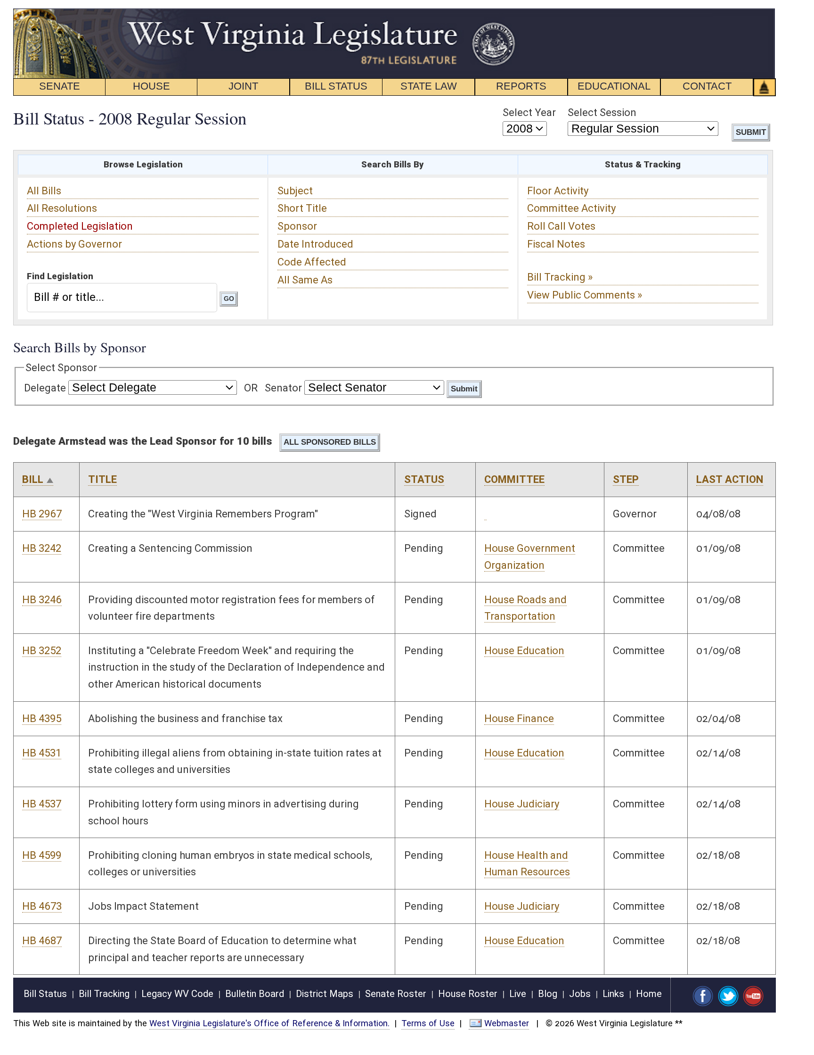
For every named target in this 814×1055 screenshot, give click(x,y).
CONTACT (707, 86)
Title (102, 479)
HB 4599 (41, 855)
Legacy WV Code (177, 993)
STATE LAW (428, 86)
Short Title (302, 208)
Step (626, 479)
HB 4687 (42, 941)
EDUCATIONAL (614, 86)
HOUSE (151, 86)
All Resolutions (62, 208)
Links (613, 993)
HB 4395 (41, 718)
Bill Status (45, 993)
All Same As (305, 280)
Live (517, 993)
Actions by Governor (74, 244)
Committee (514, 479)
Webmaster (506, 1023)
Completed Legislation (80, 226)
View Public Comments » (584, 295)
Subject (295, 191)
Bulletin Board (254, 993)
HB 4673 (42, 906)
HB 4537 (41, 804)
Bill (32, 479)
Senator (283, 388)
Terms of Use (428, 1023)
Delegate (45, 388)
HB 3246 (42, 600)
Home (649, 993)
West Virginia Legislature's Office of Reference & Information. (269, 1023)
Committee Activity (571, 208)
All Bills (44, 191)
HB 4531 (41, 753)
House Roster (467, 993)
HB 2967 (42, 514)
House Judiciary (521, 804)
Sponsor (297, 226)
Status (424, 479)
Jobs (580, 993)
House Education (524, 650)
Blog (547, 993)
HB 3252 (41, 650)
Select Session (602, 112)
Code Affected (311, 262)
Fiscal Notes (556, 244)
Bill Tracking (104, 993)
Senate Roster (395, 993)
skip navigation (501, 13)
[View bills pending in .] (485, 514)
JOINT (243, 86)
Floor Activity (557, 191)
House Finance (519, 718)
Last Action (729, 479)
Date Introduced (315, 244)
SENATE (59, 86)
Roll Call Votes (561, 226)
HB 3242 (41, 548)
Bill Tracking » (560, 277)
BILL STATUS (336, 86)
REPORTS (521, 86)
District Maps (324, 993)
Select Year (529, 112)
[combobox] (122, 297)
